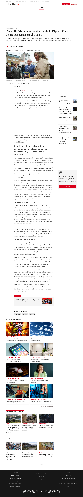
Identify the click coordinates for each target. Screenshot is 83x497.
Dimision (32, 314)
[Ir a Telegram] (54, 491)
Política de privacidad (68, 478)
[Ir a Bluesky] (45, 491)
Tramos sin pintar (33, 1)
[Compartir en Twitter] (19, 86)
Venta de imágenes (15, 486)
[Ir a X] (29, 491)
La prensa (47, 1)
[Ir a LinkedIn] (37, 491)
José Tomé (17, 314)
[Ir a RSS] (58, 491)
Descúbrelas (67, 186)
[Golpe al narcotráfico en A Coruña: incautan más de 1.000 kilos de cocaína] (46, 418)
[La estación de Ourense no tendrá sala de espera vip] (46, 446)
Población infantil (13, 1)
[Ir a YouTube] (41, 491)
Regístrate (66, 4)
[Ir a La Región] (14, 4)
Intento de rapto (23, 1)
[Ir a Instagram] (33, 491)
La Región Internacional (41, 473)
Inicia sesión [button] (74, 4)
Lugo (33, 160)
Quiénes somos (15, 475)
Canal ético (68, 475)
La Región (12, 46)
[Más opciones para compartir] (22, 86)
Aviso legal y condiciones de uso (68, 483)
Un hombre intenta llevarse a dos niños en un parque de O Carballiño (65, 101)
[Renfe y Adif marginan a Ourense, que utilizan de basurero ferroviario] (29, 446)
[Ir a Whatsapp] (49, 491)
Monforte (25, 314)
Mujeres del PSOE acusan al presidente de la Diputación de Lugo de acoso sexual (27, 300)
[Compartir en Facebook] (17, 86)
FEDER (68, 486)
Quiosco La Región (15, 481)
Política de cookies (68, 481)
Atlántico (41, 479)
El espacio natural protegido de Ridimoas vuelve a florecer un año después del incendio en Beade (65, 130)
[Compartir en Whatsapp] (15, 86)
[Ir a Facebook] (24, 491)
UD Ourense (41, 1)
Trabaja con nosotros (15, 478)
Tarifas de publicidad (15, 483)
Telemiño (41, 476)
